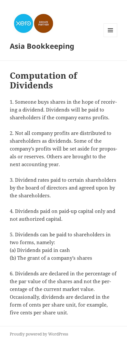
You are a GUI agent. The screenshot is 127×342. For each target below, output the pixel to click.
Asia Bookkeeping (42, 46)
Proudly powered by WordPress (39, 334)
